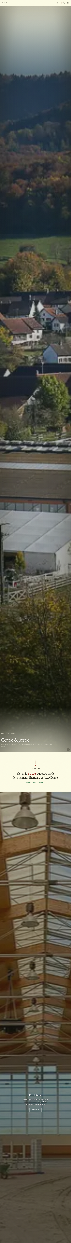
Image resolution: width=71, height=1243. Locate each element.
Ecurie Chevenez (6, 3)
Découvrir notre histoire (35, 783)
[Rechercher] (63, 2)
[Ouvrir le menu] (67, 2)
